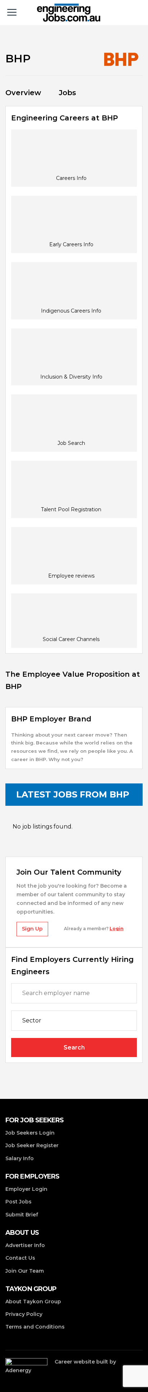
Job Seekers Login (30, 1133)
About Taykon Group (33, 1301)
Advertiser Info (25, 1245)
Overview (23, 92)
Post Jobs (18, 1201)
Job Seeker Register (32, 1145)
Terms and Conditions (35, 1326)
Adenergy (18, 1370)
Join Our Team (24, 1271)
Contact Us (20, 1258)
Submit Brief (21, 1214)
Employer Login (26, 1189)
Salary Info (19, 1158)
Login (117, 928)
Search (74, 1047)
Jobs (67, 92)
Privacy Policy (23, 1314)
